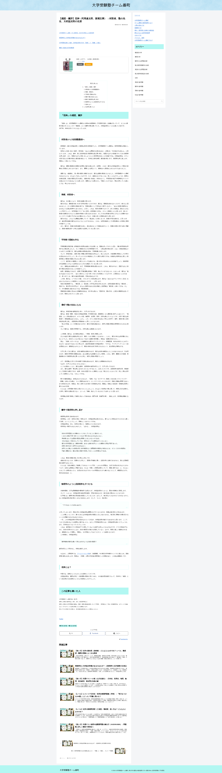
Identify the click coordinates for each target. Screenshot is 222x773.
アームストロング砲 (83, 553)
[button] (117, 633)
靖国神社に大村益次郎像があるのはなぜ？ (72, 37)
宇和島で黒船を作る (90, 94)
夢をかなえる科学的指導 (142, 33)
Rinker (83, 61)
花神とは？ (88, 104)
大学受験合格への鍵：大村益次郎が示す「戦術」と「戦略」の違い (80, 42)
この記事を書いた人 (89, 107)
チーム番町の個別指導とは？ (144, 23)
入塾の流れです (139, 25)
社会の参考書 (73, 625)
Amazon (88, 64)
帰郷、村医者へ (89, 92)
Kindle (80, 64)
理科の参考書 (64, 625)
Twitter (61, 619)
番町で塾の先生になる (91, 97)
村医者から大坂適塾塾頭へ (92, 89)
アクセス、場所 (139, 38)
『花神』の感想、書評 (90, 87)
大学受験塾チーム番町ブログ (144, 40)
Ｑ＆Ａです (138, 35)
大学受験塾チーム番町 (141, 20)
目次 (91, 83)
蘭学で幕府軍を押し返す (92, 99)
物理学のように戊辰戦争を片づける (95, 102)
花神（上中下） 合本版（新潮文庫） (88, 59)
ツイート (137, 15)
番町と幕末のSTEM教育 (66, 48)
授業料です (138, 28)
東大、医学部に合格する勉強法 (144, 30)
